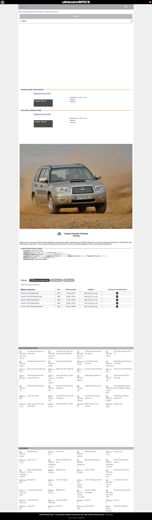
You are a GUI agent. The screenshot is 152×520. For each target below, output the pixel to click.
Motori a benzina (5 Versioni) (30, 285)
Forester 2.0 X (25, 293)
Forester (47, 12)
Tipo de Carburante (41, 280)
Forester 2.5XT (25, 303)
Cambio (58, 280)
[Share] (131, 6)
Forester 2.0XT (25, 300)
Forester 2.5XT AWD (27, 306)
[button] (74, 227)
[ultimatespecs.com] (76, 2)
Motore (70, 280)
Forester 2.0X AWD (27, 296)
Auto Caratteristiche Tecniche (28, 12)
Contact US (81, 517)
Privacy (75, 517)
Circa (70, 517)
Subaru (41, 12)
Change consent (109, 514)
